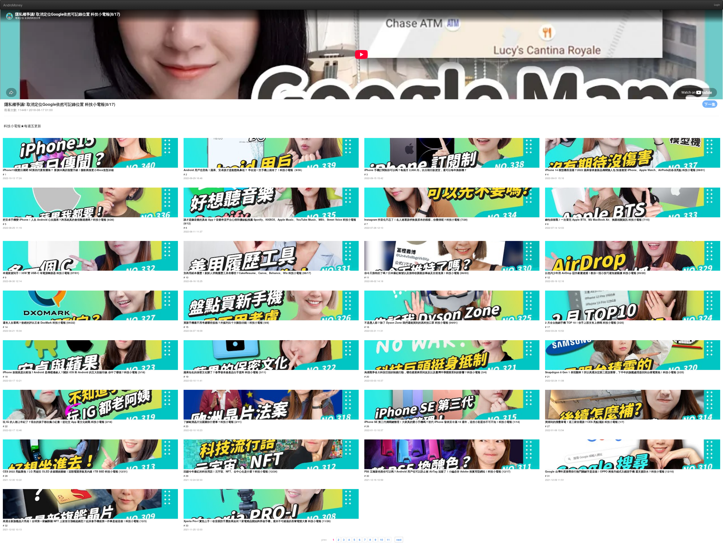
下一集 (709, 104)
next (398, 539)
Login (717, 5)
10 (381, 539)
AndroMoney (12, 4)
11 (388, 539)
